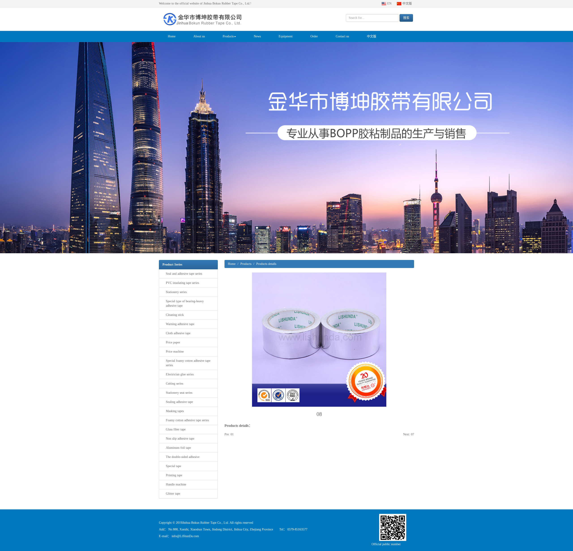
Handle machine (176, 484)
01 (232, 434)
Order (314, 36)
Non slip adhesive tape (180, 438)
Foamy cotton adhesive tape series (187, 420)
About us (199, 36)
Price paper (173, 342)
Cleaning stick (175, 315)
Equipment (286, 36)
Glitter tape (173, 493)
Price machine (175, 351)
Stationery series (176, 292)
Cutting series (174, 383)
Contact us (342, 36)
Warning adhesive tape (180, 324)
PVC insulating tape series (182, 283)
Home (171, 36)
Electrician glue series (180, 374)
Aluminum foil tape (178, 447)
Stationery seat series (179, 392)
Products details (266, 264)
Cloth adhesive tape (178, 333)
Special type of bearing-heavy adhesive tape (185, 303)
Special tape (173, 466)
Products (228, 36)
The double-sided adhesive (182, 457)
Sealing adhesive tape (179, 402)
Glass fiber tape (176, 429)
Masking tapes (175, 411)
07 (412, 434)
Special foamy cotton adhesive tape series (188, 363)
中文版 (371, 36)
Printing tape (174, 475)
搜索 (406, 17)
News (257, 36)
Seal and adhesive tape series (184, 273)
